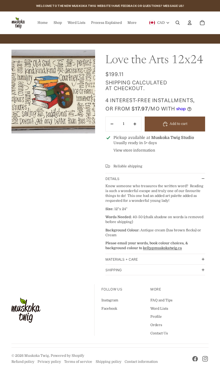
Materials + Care (121, 259)
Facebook (109, 309)
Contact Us (159, 333)
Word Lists (159, 309)
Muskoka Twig (36, 356)
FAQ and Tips (161, 300)
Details (112, 179)
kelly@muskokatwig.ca (162, 248)
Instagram (109, 300)
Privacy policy (49, 362)
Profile (156, 317)
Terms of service (78, 362)
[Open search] (177, 22)
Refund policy (22, 362)
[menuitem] (132, 22)
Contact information (141, 362)
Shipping (113, 270)
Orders (156, 325)
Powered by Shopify (67, 356)
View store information (134, 150)
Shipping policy (108, 362)
